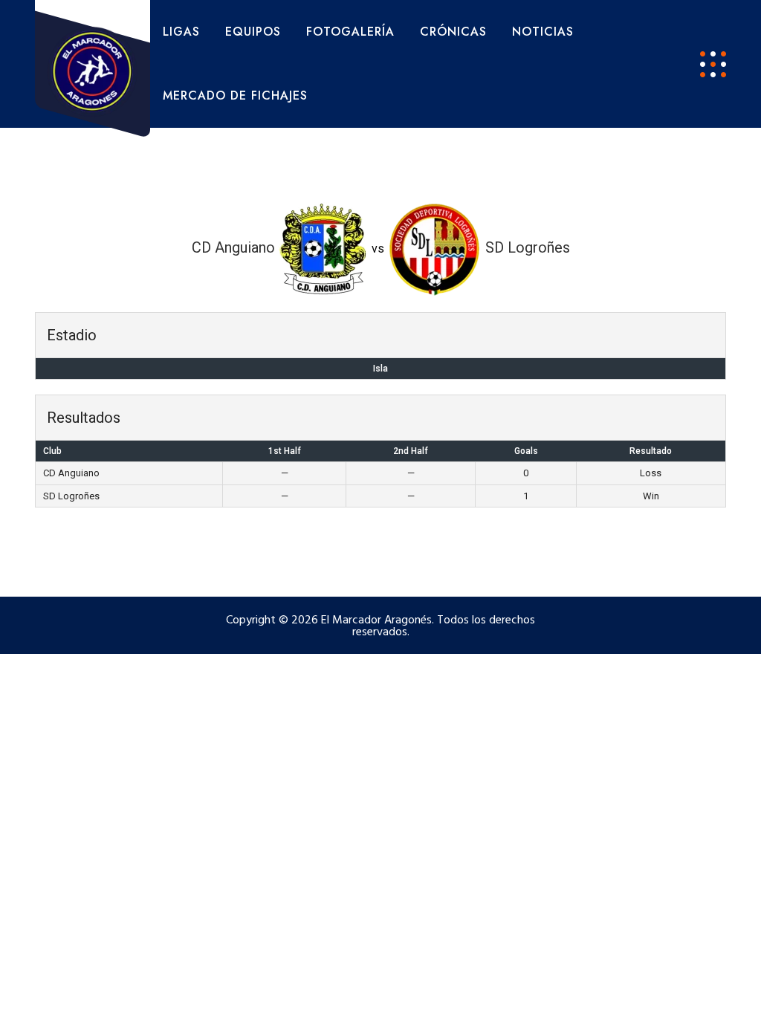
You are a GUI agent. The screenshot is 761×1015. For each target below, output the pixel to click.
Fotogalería (350, 31)
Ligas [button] (181, 31)
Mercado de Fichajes (235, 95)
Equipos (253, 31)
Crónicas (453, 31)
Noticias (543, 31)
